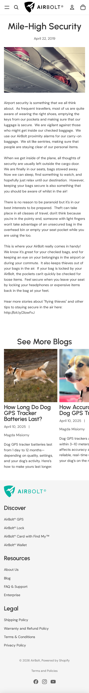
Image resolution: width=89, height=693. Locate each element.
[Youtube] (53, 682)
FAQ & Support (15, 587)
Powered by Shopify (56, 660)
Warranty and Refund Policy (26, 628)
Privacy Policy (15, 645)
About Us (11, 570)
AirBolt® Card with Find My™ (26, 536)
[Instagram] (44, 682)
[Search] (16, 7)
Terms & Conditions (19, 637)
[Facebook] (36, 682)
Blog (7, 578)
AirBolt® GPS (13, 519)
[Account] (72, 7)
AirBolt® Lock (14, 528)
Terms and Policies (44, 671)
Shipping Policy (16, 620)
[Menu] (7, 7)
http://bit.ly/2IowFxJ (19, 312)
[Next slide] (79, 410)
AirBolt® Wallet (15, 545)
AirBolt (35, 660)
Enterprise (12, 595)
